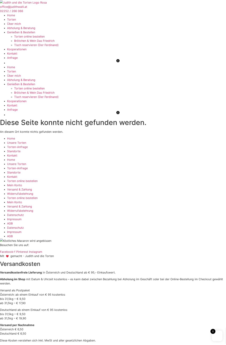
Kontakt (12, 53)
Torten (11, 19)
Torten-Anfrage (17, 147)
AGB (10, 223)
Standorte (13, 151)
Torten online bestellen (29, 36)
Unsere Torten (16, 142)
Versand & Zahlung (19, 189)
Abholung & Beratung (21, 28)
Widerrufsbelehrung (20, 193)
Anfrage (12, 57)
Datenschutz (15, 215)
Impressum (14, 219)
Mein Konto (14, 185)
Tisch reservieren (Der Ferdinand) (36, 45)
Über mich (14, 23)
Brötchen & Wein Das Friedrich (34, 40)
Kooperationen (16, 49)
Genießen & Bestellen (21, 32)
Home (11, 15)
